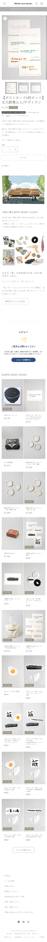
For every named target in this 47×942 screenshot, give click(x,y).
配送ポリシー (9, 937)
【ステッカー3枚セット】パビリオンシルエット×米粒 (34, 693)
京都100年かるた (9, 553)
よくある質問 (10, 881)
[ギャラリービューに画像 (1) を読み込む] (11, 88)
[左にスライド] (2, 88)
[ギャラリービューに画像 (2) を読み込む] (23, 88)
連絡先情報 (18, 937)
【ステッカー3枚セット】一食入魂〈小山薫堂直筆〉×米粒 (34, 789)
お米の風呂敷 (8, 462)
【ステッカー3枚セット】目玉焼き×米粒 (12, 788)
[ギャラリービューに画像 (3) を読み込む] (35, 88)
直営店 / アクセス (11, 891)
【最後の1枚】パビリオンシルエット (12, 599)
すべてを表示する (23, 850)
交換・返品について (12, 902)
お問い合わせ (10, 886)
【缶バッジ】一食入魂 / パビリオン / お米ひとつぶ (34, 600)
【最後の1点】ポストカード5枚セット (34, 647)
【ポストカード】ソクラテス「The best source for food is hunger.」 (34, 417)
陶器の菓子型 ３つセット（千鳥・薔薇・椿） (12, 509)
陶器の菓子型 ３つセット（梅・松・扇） (34, 509)
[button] (4, 3)
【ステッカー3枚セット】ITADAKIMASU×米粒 (34, 836)
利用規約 (42, 937)
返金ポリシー (36, 933)
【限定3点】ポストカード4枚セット (34, 554)
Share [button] (6, 165)
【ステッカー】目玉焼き (12, 691)
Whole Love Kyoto (22, 931)
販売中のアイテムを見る (15, 301)
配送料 (7, 115)
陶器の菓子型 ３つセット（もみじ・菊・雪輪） (34, 463)
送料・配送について (12, 907)
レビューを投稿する (23, 360)
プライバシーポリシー (30, 937)
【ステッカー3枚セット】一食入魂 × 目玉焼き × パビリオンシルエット (12, 740)
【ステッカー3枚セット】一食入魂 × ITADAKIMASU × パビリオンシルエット (34, 741)
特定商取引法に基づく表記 (15, 896)
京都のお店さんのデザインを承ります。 (19, 912)
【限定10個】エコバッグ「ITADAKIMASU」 (12, 647)
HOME (7, 875)
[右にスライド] (44, 88)
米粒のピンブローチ (10, 415)
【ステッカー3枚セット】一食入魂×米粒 (12, 836)
